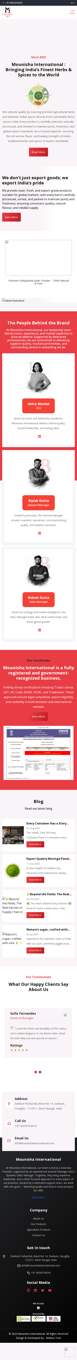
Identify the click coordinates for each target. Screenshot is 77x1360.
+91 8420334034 (14, 2)
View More (11, 217)
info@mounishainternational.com (40, 1265)
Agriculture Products (38, 1229)
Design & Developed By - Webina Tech (38, 1338)
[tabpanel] (38, 1033)
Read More (38, 152)
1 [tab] (36, 1072)
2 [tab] (40, 1072)
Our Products (38, 1224)
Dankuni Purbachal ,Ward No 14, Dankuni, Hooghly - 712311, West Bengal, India (40, 1258)
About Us (38, 1218)
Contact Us (38, 1235)
